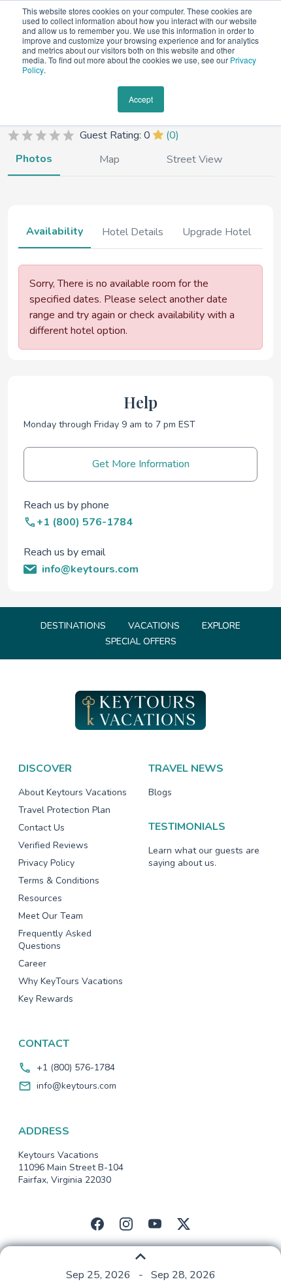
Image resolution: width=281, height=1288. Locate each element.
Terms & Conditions (58, 880)
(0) (172, 135)
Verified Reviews (53, 845)
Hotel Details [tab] (132, 232)
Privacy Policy (46, 863)
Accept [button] (141, 99)
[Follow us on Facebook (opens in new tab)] (97, 1223)
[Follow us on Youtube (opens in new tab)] (154, 1223)
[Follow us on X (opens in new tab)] (183, 1223)
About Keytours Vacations (72, 792)
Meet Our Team (50, 916)
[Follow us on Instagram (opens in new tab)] (126, 1223)
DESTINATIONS (73, 625)
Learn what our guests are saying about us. (203, 856)
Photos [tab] (34, 159)
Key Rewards (45, 999)
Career (32, 963)
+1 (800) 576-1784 (76, 1067)
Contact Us (41, 827)
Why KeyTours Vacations (70, 981)
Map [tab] (109, 159)
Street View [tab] (194, 159)
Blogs (160, 792)
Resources (40, 898)
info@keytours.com (76, 1086)
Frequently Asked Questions (54, 939)
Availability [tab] (54, 231)
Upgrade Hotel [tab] (216, 232)
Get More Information (141, 464)
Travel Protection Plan (64, 810)
